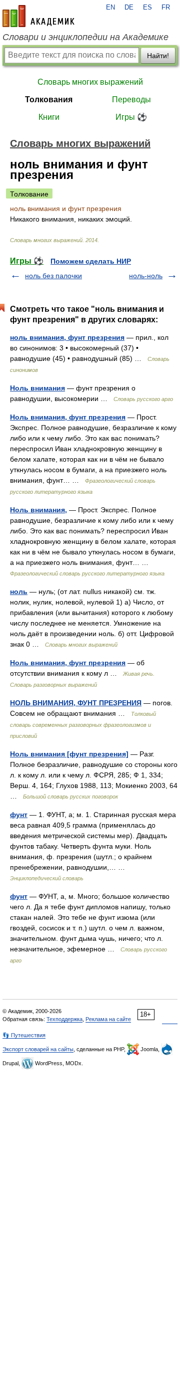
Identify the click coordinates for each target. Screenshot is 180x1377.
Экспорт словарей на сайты (38, 1049)
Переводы (131, 99)
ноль (19, 591)
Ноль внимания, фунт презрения (68, 417)
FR (166, 7)
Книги (49, 117)
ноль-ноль (145, 276)
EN (110, 7)
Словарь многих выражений (90, 82)
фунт (19, 815)
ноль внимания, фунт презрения (67, 337)
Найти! (158, 56)
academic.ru (38, 16)
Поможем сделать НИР (90, 261)
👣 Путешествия (24, 1035)
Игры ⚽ (131, 117)
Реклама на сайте (108, 1019)
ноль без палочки (53, 276)
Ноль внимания (37, 388)
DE (129, 7)
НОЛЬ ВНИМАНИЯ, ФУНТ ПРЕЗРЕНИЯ (76, 703)
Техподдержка (64, 1019)
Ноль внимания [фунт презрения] (69, 754)
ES (147, 7)
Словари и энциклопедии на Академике (85, 37)
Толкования (48, 99)
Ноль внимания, (38, 510)
